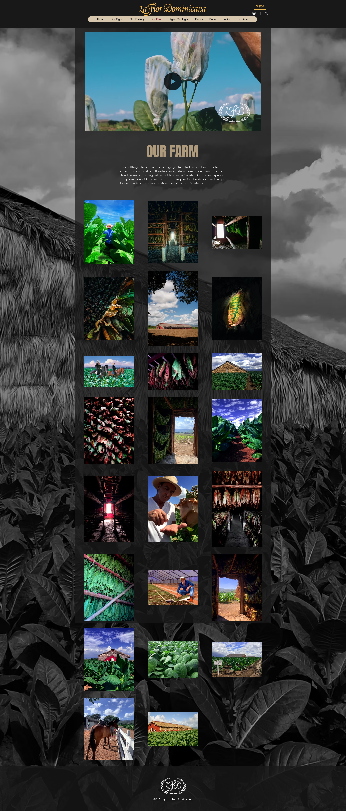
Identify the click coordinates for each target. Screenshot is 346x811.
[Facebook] (260, 13)
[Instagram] (254, 13)
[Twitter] (266, 13)
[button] (256, 126)
